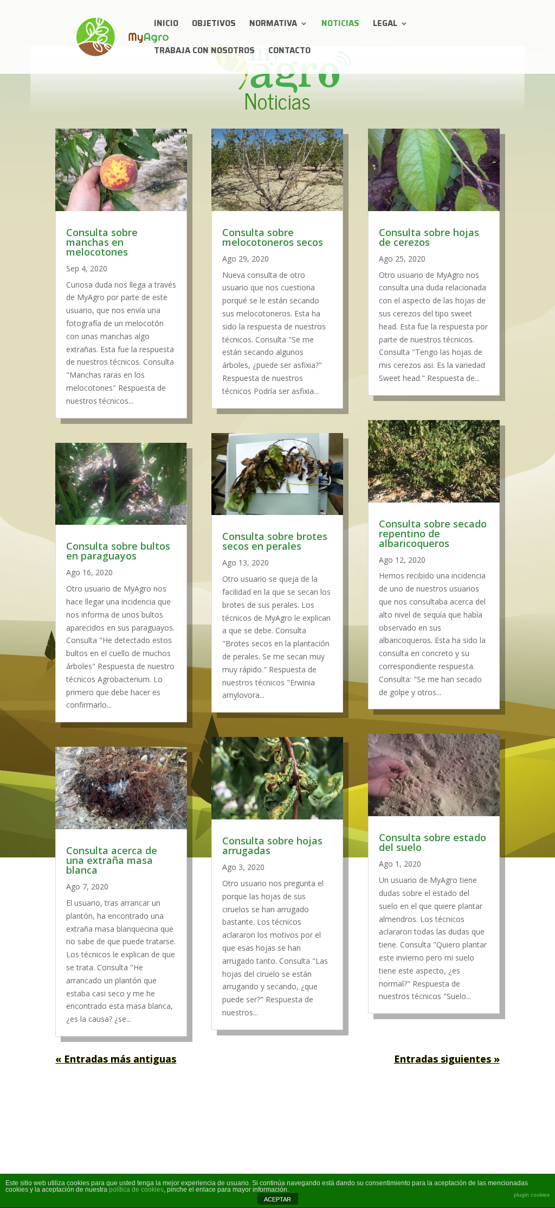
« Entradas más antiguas (115, 1058)
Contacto (289, 52)
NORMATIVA (273, 25)
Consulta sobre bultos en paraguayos (118, 550)
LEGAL (385, 25)
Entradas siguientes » (447, 1058)
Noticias (340, 25)
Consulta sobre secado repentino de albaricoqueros (433, 533)
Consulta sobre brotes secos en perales (274, 541)
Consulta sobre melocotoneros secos (272, 237)
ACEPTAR (277, 1199)
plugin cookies (532, 1195)
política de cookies (136, 1189)
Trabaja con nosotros (204, 52)
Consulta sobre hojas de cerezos (429, 237)
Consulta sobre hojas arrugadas (272, 845)
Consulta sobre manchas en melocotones (102, 242)
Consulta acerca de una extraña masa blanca (111, 860)
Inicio (166, 25)
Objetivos (214, 25)
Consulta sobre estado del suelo (432, 842)
